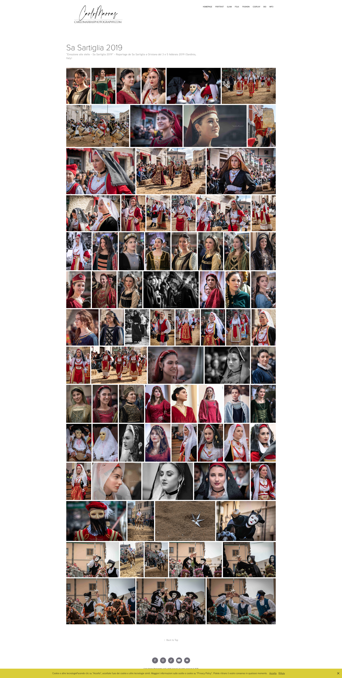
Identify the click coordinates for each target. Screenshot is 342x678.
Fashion (246, 6)
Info (271, 6)
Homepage (207, 6)
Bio (264, 6)
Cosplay (256, 6)
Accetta (273, 673)
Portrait (219, 6)
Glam (229, 6)
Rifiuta (282, 673)
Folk (237, 6)
